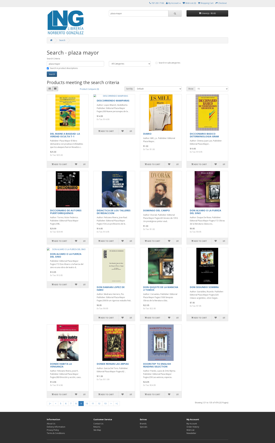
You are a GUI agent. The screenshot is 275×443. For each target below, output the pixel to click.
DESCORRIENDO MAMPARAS (113, 100)
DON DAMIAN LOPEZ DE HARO (111, 288)
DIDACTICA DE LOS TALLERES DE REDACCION (113, 212)
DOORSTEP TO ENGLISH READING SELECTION (157, 365)
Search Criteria (53, 58)
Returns (96, 426)
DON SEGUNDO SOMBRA (204, 287)
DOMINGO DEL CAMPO (156, 210)
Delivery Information (56, 426)
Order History (193, 426)
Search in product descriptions (64, 68)
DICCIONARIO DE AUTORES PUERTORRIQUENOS (65, 212)
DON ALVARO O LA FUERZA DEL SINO (205, 212)
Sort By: (129, 88)
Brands (143, 423)
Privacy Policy (53, 430)
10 (87, 403)
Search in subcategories (169, 62)
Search (62, 40)
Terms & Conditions (56, 433)
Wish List (190, 430)
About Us (51, 423)
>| (117, 403)
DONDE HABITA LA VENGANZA (61, 365)
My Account (192, 423)
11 (93, 403)
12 (99, 403)
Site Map (97, 430)
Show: (191, 88)
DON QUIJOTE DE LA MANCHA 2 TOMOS (160, 288)
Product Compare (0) (89, 89)
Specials (143, 426)
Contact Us (98, 423)
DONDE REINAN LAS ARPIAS (113, 363)
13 (105, 403)
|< (50, 403)
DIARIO (147, 133)
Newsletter (191, 433)
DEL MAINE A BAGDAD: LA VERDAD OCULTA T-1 (65, 135)
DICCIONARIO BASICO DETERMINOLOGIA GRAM (204, 135)
